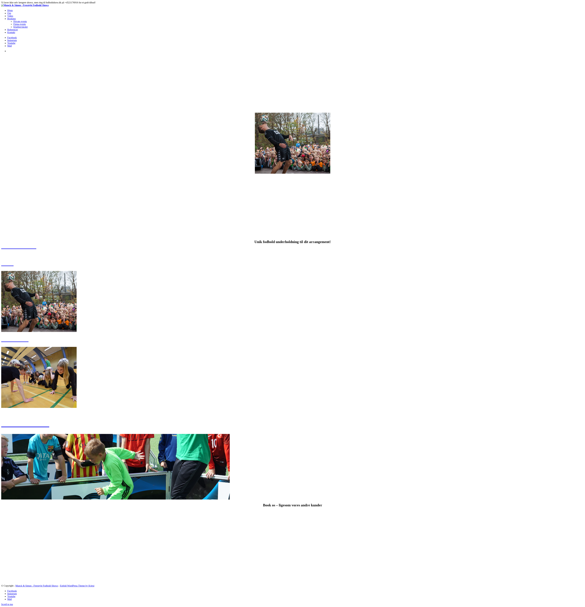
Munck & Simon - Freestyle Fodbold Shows (36, 585)
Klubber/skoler (20, 27)
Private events (20, 21)
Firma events (19, 24)
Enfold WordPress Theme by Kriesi (77, 585)
